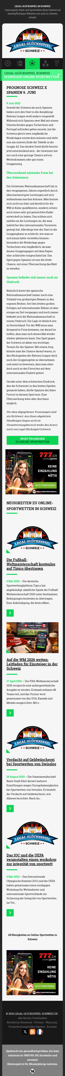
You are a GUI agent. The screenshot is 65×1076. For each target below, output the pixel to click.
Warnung (51, 1022)
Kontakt (52, 1026)
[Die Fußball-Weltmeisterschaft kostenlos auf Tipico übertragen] (32, 537)
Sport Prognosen (32, 440)
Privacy (39, 1022)
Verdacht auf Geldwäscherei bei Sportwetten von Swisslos (31, 761)
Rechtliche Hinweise (19, 1022)
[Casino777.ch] (32, 493)
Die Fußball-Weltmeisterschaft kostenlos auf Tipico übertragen (30, 564)
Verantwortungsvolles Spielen (26, 1026)
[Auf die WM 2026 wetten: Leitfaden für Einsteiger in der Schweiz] (32, 637)
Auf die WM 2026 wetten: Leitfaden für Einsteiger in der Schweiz (32, 664)
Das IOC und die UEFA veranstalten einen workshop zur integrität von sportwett (31, 859)
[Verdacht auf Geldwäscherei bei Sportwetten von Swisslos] (32, 737)
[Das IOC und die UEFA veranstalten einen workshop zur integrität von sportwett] (32, 833)
